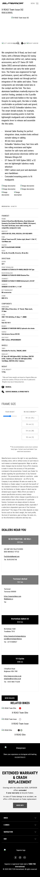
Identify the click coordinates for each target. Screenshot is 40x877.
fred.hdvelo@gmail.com (11, 556)
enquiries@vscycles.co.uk (12, 679)
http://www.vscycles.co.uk (12, 676)
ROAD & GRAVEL (7, 13)
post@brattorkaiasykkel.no (13, 639)
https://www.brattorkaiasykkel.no (15, 636)
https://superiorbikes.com (12, 596)
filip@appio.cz (8, 599)
